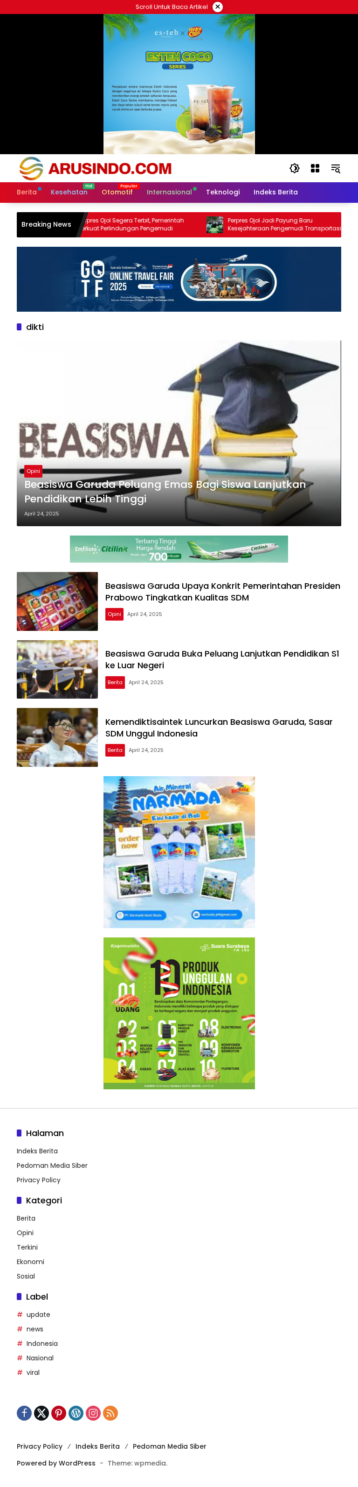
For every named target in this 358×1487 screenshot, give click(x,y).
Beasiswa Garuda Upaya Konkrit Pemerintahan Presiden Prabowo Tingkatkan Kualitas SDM (222, 591)
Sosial (26, 1276)
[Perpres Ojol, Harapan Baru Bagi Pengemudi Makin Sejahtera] (336, 224)
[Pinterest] (58, 1413)
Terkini (27, 1247)
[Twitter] (41, 1413)
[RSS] (110, 1413)
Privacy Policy (39, 1180)
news (35, 1329)
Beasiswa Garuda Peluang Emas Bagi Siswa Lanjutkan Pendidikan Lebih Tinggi (165, 492)
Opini (33, 471)
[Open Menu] (315, 168)
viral (33, 1372)
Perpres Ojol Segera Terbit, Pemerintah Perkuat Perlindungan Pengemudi (103, 224)
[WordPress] (76, 1413)
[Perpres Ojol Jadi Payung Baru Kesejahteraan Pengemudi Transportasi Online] (187, 224)
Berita (115, 682)
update (38, 1314)
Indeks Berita (37, 1151)
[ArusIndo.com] (143, 167)
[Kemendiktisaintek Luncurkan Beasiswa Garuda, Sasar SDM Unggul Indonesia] (57, 737)
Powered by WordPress (56, 1463)
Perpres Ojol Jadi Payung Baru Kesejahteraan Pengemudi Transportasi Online (256, 225)
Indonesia (42, 1343)
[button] (294, 168)
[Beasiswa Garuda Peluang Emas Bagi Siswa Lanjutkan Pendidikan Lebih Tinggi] (179, 433)
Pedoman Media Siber (52, 1165)
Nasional (40, 1358)
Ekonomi (30, 1261)
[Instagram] (93, 1413)
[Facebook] (24, 1413)
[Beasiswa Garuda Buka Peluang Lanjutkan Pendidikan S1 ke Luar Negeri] (57, 669)
